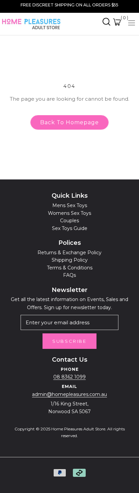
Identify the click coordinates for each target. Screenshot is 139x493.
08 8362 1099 (69, 377)
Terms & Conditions (69, 268)
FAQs (69, 275)
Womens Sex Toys (69, 213)
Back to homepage (69, 122)
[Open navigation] (131, 22)
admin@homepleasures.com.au (69, 394)
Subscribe (69, 341)
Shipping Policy (70, 260)
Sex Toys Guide (69, 228)
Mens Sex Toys (69, 205)
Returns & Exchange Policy (69, 253)
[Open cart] (117, 22)
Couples (69, 221)
